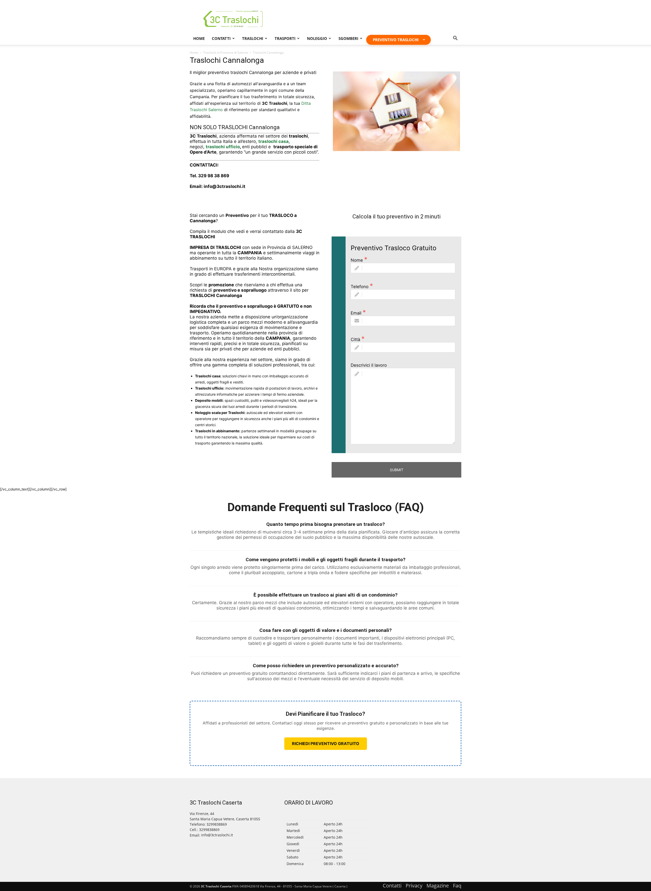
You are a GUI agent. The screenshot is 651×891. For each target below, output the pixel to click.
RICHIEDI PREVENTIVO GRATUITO (325, 743)
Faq (457, 885)
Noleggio (317, 38)
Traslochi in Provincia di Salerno (225, 52)
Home (194, 52)
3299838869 (209, 829)
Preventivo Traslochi (396, 39)
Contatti (221, 38)
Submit (396, 470)
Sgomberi (348, 38)
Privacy (414, 885)
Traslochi (252, 38)
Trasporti (285, 38)
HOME (199, 38)
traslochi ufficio (223, 146)
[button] (455, 38)
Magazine (437, 885)
